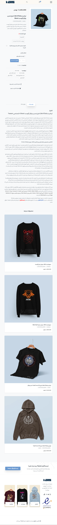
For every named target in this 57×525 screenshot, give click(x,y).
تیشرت (26, 131)
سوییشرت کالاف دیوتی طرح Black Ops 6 (42, 325)
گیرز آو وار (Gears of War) (38, 193)
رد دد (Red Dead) (44, 195)
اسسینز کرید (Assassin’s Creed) (20, 191)
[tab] (31, 104)
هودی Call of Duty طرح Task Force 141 (42, 446)
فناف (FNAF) (31, 191)
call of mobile (21, 73)
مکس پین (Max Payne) (26, 193)
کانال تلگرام (40, 200)
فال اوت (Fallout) (48, 193)
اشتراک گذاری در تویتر (14, 88)
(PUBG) (36, 191)
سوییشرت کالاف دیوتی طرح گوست (43, 264)
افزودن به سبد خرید (14, 60)
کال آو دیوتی (22, 78)
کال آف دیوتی (10, 75)
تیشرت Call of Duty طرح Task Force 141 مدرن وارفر (39, 385)
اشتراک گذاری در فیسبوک (15, 84)
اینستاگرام (22, 200)
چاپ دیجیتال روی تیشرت (20, 75)
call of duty (17, 70)
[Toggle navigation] (51, 2)
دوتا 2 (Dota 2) (8, 191)
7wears (50, 131)
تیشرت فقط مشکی (12, 73)
